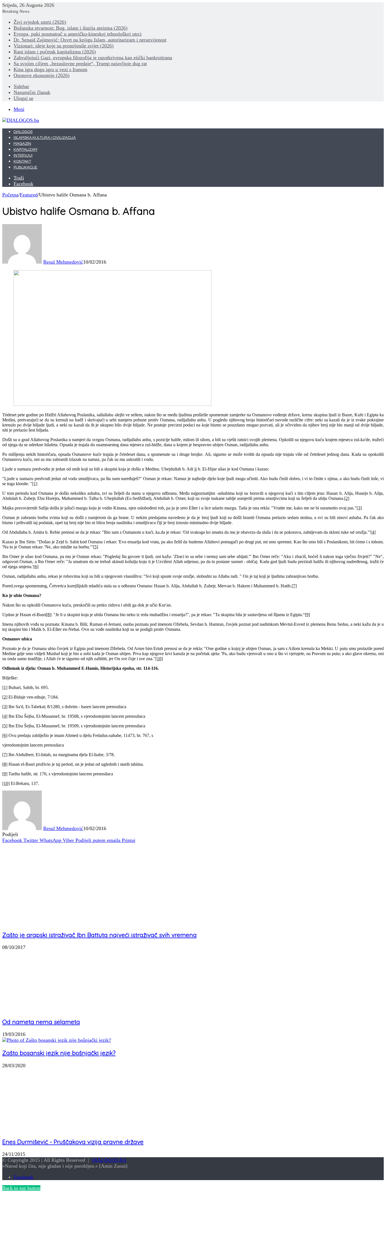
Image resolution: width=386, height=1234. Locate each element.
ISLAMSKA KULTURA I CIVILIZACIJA (45, 138)
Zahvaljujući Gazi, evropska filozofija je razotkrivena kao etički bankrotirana (93, 57)
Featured (29, 195)
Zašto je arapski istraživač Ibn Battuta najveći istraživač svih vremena (99, 934)
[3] (359, 508)
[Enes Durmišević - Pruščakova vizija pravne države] (52, 1129)
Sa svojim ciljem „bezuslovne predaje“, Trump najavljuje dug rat (80, 63)
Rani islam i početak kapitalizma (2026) (55, 51)
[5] (95, 546)
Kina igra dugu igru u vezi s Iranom (50, 69)
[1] (34, 483)
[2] (346, 498)
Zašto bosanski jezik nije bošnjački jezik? (59, 1052)
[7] (294, 585)
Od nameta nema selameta (41, 1021)
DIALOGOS (23, 132)
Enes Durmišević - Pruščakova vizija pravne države (73, 1141)
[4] (373, 532)
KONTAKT (22, 161)
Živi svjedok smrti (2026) (40, 22)
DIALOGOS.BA (109, 1160)
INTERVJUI (23, 155)
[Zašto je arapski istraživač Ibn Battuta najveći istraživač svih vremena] (57, 922)
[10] (159, 658)
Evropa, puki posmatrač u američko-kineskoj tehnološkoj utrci (78, 34)
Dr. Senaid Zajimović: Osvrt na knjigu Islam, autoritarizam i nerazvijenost (90, 40)
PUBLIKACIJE (25, 167)
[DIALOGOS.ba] (20, 120)
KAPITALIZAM (25, 150)
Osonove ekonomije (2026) (42, 75)
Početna (10, 195)
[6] (35, 566)
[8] (48, 614)
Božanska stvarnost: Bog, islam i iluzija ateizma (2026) (70, 28)
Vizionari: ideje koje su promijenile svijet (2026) (64, 46)
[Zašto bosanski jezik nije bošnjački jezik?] (56, 1040)
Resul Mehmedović (63, 262)
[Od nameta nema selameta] (57, 1009)
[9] (307, 614)
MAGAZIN (22, 144)
